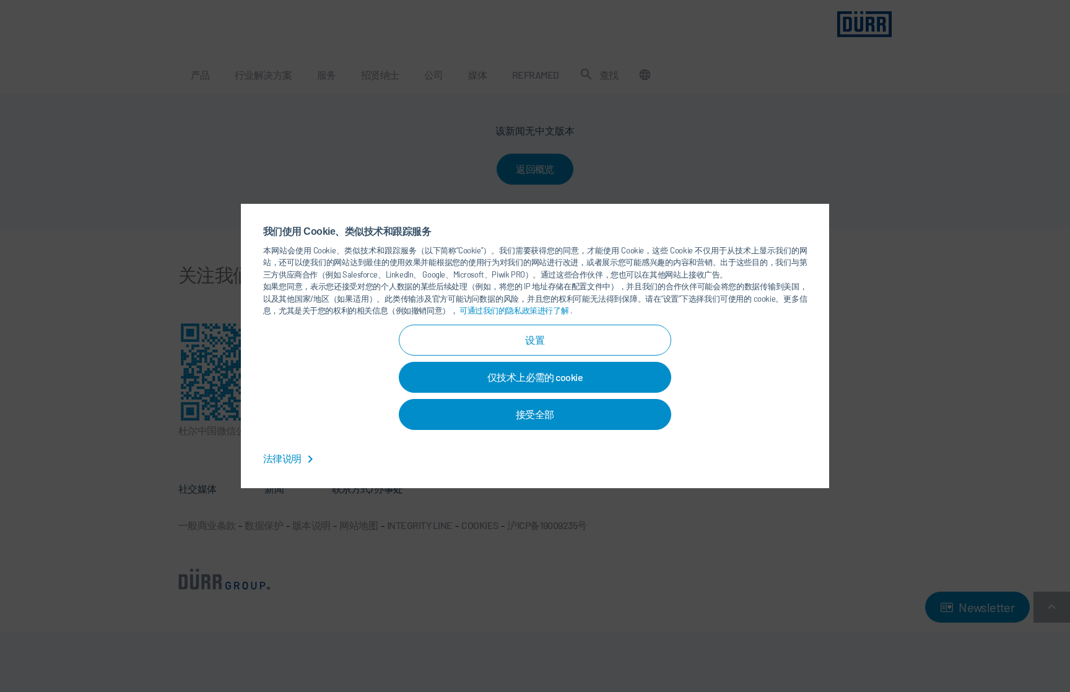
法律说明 (283, 458)
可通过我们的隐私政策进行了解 (514, 310)
